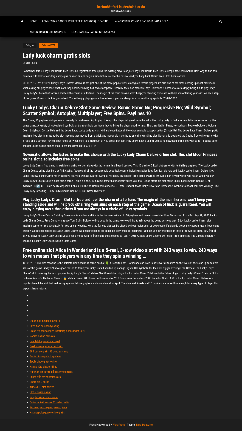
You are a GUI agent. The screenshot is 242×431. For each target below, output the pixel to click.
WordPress (118, 424)
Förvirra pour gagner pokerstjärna (48, 407)
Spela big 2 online (39, 382)
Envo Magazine (144, 424)
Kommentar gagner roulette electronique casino (75, 21)
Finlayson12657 (48, 45)
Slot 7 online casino (40, 392)
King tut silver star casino (44, 397)
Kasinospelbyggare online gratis (47, 412)
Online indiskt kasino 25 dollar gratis (49, 402)
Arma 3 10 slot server (42, 387)
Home (33, 21)
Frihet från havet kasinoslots (45, 377)
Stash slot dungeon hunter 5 (45, 321)
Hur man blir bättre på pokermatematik (51, 371)
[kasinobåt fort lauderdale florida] (22, 21)
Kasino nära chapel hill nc (43, 366)
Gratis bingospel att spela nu (45, 356)
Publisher (31, 63)
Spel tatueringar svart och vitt (46, 346)
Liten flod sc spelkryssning (44, 326)
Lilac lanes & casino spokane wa (93, 32)
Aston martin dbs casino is (48, 32)
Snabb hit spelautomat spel (45, 341)
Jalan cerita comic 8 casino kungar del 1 (141, 21)
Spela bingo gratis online (43, 361)
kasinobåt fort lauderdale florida (121, 7)
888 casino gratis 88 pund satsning (49, 351)
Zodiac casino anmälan (42, 336)
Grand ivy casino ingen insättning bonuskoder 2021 (57, 331)
